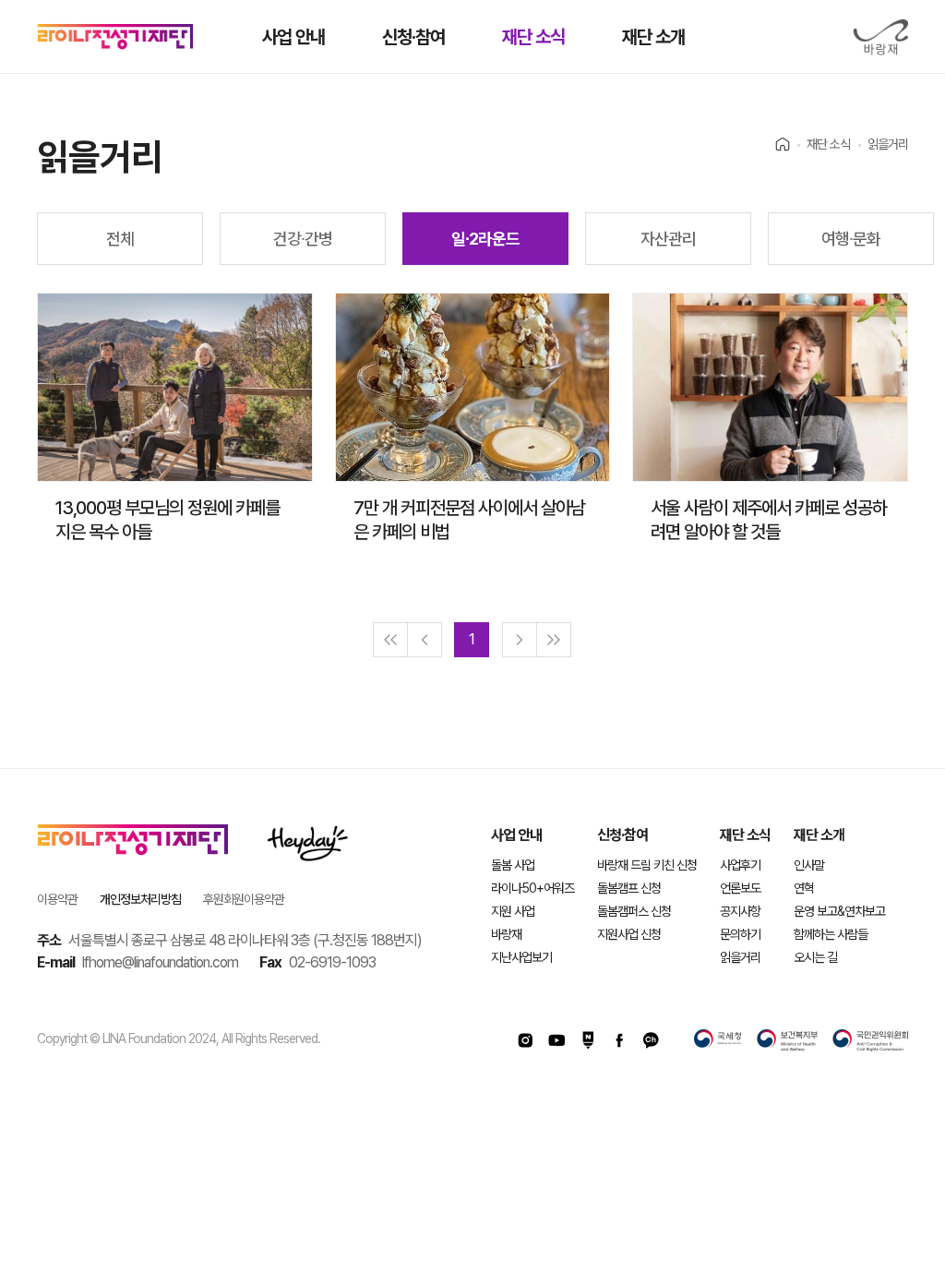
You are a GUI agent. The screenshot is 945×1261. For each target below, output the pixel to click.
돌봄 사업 (512, 865)
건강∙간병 (302, 238)
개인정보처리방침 (140, 899)
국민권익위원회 (870, 1040)
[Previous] (424, 639)
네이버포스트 (588, 1040)
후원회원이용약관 (243, 899)
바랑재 (880, 37)
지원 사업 (512, 911)
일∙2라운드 (485, 238)
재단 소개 (653, 37)
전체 (120, 238)
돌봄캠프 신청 (629, 888)
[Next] (519, 639)
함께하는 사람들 (830, 934)
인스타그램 (525, 1040)
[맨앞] (390, 639)
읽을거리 (740, 957)
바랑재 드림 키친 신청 (647, 865)
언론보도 (740, 888)
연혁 (804, 888)
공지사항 (740, 911)
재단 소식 (533, 37)
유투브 (556, 1040)
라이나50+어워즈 (532, 888)
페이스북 (619, 1040)
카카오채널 (651, 1040)
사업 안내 (293, 37)
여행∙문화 (850, 238)
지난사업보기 (521, 957)
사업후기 (740, 865)
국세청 (718, 1040)
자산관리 (668, 238)
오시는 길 (815, 957)
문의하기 (740, 934)
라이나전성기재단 (115, 37)
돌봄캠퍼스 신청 (634, 911)
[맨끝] (554, 639)
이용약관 (57, 899)
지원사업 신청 (629, 934)
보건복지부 (787, 1040)
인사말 (809, 865)
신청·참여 (413, 37)
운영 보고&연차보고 (839, 911)
